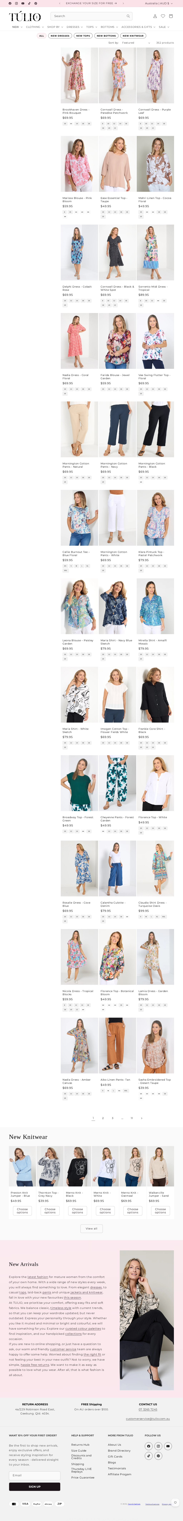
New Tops (83, 35)
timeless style (60, 1308)
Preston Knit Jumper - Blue (20, 1194)
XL (87, 566)
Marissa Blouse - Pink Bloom (77, 200)
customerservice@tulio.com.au (148, 1418)
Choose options (22, 1210)
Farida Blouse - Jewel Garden (115, 377)
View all (91, 1228)
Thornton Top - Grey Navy (48, 1194)
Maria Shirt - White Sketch (76, 731)
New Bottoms (106, 35)
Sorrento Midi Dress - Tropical (153, 288)
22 (115, 128)
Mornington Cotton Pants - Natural (76, 465)
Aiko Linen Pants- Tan (115, 1079)
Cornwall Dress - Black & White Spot (117, 288)
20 (109, 128)
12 (71, 123)
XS (65, 566)
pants (47, 1292)
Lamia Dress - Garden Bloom (153, 993)
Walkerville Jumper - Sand (159, 1194)
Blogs (112, 1462)
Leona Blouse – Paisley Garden (78, 642)
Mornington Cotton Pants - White (114, 553)
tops (22, 1292)
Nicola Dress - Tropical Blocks (78, 993)
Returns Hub (80, 1444)
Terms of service (152, 1504)
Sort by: (113, 42)
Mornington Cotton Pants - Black (152, 465)
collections (73, 1334)
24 (153, 747)
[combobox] (91, 16)
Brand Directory (119, 1450)
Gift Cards (115, 1456)
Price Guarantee (83, 1477)
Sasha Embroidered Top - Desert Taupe (155, 1081)
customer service (63, 1349)
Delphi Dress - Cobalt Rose (77, 288)
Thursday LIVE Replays (81, 1470)
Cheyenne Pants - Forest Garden (117, 819)
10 (65, 123)
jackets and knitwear (87, 1292)
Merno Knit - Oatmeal (129, 1194)
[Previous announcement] (60, 3)
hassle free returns (35, 1365)
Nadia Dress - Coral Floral (76, 377)
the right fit (92, 1354)
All (41, 35)
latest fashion (38, 1277)
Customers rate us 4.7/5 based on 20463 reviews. (102, 1519)
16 (83, 123)
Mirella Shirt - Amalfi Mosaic (153, 642)
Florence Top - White (153, 817)
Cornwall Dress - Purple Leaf (155, 111)
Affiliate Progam (120, 1474)
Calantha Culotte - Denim (113, 904)
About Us (114, 1444)
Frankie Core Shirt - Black (152, 731)
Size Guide (78, 1450)
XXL (65, 570)
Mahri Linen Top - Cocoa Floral (155, 200)
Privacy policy (168, 1504)
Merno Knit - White (102, 1194)
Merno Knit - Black (74, 1194)
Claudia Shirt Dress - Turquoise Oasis (153, 904)
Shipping (77, 1464)
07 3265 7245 (148, 1409)
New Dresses (60, 35)
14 (77, 123)
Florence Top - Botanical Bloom (117, 993)
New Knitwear (133, 35)
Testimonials (117, 1468)
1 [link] (93, 1118)
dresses (96, 1287)
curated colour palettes (83, 1328)
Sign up (35, 1486)
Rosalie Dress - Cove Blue (76, 904)
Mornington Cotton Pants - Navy (114, 465)
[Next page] (141, 1118)
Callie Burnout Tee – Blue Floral (76, 553)
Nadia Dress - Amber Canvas (77, 1081)
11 (132, 1118)
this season (72, 1297)
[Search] (128, 16)
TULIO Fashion (134, 1504)
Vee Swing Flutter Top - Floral (154, 377)
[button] (171, 16)
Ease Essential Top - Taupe (114, 200)
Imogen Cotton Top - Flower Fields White (115, 731)
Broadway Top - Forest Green (78, 819)
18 (89, 123)
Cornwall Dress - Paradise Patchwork (114, 111)
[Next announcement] (123, 3)
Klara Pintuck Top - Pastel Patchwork (151, 553)
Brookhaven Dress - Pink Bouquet (76, 111)
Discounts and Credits (81, 1457)
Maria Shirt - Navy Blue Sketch (116, 642)
